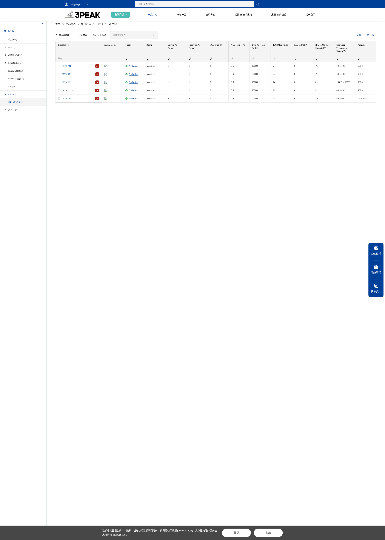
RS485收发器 (16, 79)
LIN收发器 (14, 63)
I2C (11, 47)
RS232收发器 (15, 71)
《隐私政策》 (119, 535)
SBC (11, 86)
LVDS (12, 94)
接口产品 (9, 31)
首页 (57, 24)
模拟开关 (14, 40)
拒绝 (268, 532)
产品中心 (70, 24)
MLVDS (17, 102)
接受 (236, 532)
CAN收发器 (15, 55)
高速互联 (13, 110)
